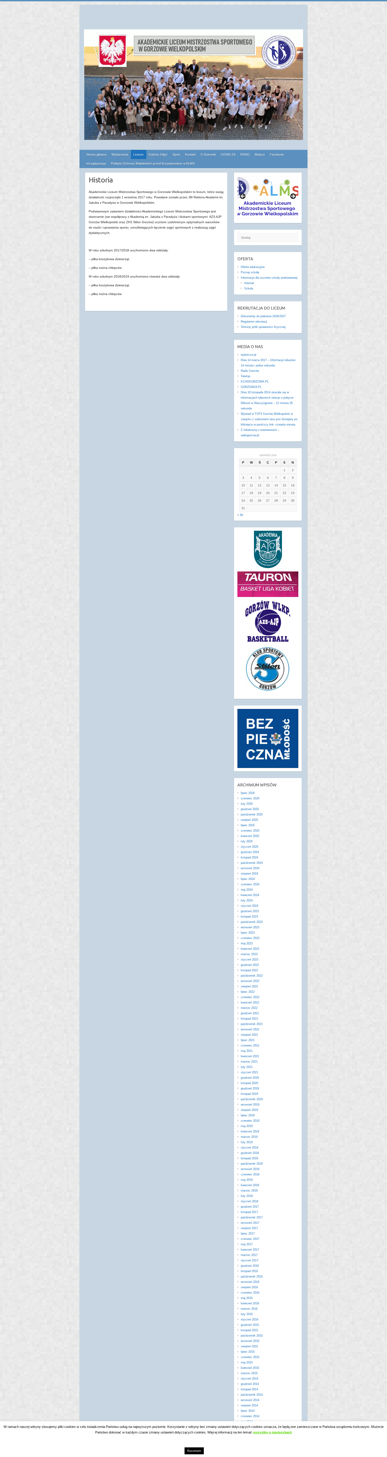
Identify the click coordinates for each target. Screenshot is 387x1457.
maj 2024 (247, 889)
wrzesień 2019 (250, 1104)
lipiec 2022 (248, 991)
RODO (245, 154)
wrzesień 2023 (250, 927)
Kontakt (190, 154)
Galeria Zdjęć (158, 154)
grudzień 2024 (250, 852)
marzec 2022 (249, 1008)
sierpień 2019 (249, 1110)
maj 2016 (247, 1298)
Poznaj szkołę (250, 272)
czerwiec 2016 (250, 1292)
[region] (268, 198)
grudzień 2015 (250, 1324)
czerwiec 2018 (250, 1174)
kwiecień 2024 (250, 895)
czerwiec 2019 (250, 1120)
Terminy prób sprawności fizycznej (263, 327)
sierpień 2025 (249, 820)
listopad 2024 (249, 857)
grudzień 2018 (250, 1153)
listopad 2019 (249, 1093)
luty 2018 (247, 1196)
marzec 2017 (249, 1255)
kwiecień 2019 (250, 1131)
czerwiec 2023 (250, 938)
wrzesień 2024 (250, 868)
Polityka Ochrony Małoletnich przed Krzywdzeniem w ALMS (153, 163)
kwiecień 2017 (250, 1249)
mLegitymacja (96, 163)
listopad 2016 (249, 1271)
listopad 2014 (249, 1389)
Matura (260, 154)
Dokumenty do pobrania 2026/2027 (263, 316)
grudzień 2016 (250, 1265)
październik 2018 (252, 1163)
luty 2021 (247, 1067)
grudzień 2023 (250, 911)
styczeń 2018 (249, 1201)
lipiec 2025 (248, 825)
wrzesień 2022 (250, 981)
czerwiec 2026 (250, 798)
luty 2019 (247, 1142)
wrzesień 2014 (250, 1400)
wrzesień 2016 (250, 1282)
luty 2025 (247, 841)
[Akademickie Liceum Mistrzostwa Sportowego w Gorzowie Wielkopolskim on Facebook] (300, 19)
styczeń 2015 (249, 1378)
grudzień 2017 (250, 1206)
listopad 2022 (249, 970)
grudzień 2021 (250, 1013)
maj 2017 (247, 1244)
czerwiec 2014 (250, 1416)
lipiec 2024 (248, 879)
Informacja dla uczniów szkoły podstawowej (269, 277)
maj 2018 (247, 1179)
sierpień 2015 (249, 1346)
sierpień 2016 (249, 1287)
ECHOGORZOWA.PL (255, 381)
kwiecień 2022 (250, 1002)
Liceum (138, 154)
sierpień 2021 (249, 1034)
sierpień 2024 (249, 873)
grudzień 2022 (250, 965)
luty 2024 (247, 900)
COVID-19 (228, 154)
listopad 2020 (249, 1083)
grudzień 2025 (250, 809)
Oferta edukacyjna (252, 267)
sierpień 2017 (249, 1228)
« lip (240, 514)
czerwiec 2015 (250, 1357)
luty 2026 (247, 803)
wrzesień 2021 (250, 1029)
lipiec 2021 (248, 1040)
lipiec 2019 (248, 1115)
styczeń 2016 (249, 1319)
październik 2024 (252, 862)
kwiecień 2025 (250, 836)
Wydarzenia (120, 154)
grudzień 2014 (250, 1384)
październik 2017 (252, 1217)
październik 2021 (252, 1024)
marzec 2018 (249, 1190)
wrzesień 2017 (250, 1222)
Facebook (277, 154)
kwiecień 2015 (250, 1367)
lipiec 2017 (248, 1233)
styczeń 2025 (249, 846)
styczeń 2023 (249, 959)
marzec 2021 (249, 1061)
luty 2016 (247, 1314)
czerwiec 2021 (250, 1045)
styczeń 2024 (249, 905)
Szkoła (248, 288)
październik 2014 (252, 1394)
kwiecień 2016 (250, 1303)
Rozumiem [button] (194, 1451)
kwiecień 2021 (250, 1056)
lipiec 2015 (248, 1351)
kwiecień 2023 (250, 948)
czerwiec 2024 (250, 884)
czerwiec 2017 (250, 1239)
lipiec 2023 (248, 932)
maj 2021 (247, 1051)
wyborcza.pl (248, 354)
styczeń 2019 (249, 1147)
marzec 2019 (249, 1136)
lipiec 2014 (248, 1410)
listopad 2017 (249, 1212)
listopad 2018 (249, 1158)
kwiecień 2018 (250, 1185)
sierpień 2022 (249, 986)
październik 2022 (252, 975)
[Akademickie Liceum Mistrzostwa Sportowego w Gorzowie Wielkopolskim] (193, 85)
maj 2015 (247, 1362)
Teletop (245, 376)
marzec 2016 (249, 1308)
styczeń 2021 (249, 1072)
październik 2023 (252, 922)
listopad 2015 (249, 1330)
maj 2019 (247, 1126)
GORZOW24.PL (251, 387)
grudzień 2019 (250, 1088)
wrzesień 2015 (250, 1341)
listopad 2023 (249, 916)
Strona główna (96, 154)
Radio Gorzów (250, 370)
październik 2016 (252, 1276)
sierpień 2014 (249, 1405)
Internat (249, 283)
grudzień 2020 (250, 1077)
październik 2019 (252, 1099)
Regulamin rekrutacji (254, 321)
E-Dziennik (208, 154)
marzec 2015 (249, 1373)
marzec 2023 (249, 954)
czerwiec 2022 (250, 997)
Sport (176, 154)
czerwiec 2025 (250, 830)
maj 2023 (247, 943)
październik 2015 (252, 1335)
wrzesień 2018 (250, 1169)
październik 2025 (252, 814)
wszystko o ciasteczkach (272, 1432)
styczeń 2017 (249, 1260)
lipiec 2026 (248, 793)
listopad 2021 (249, 1018)
